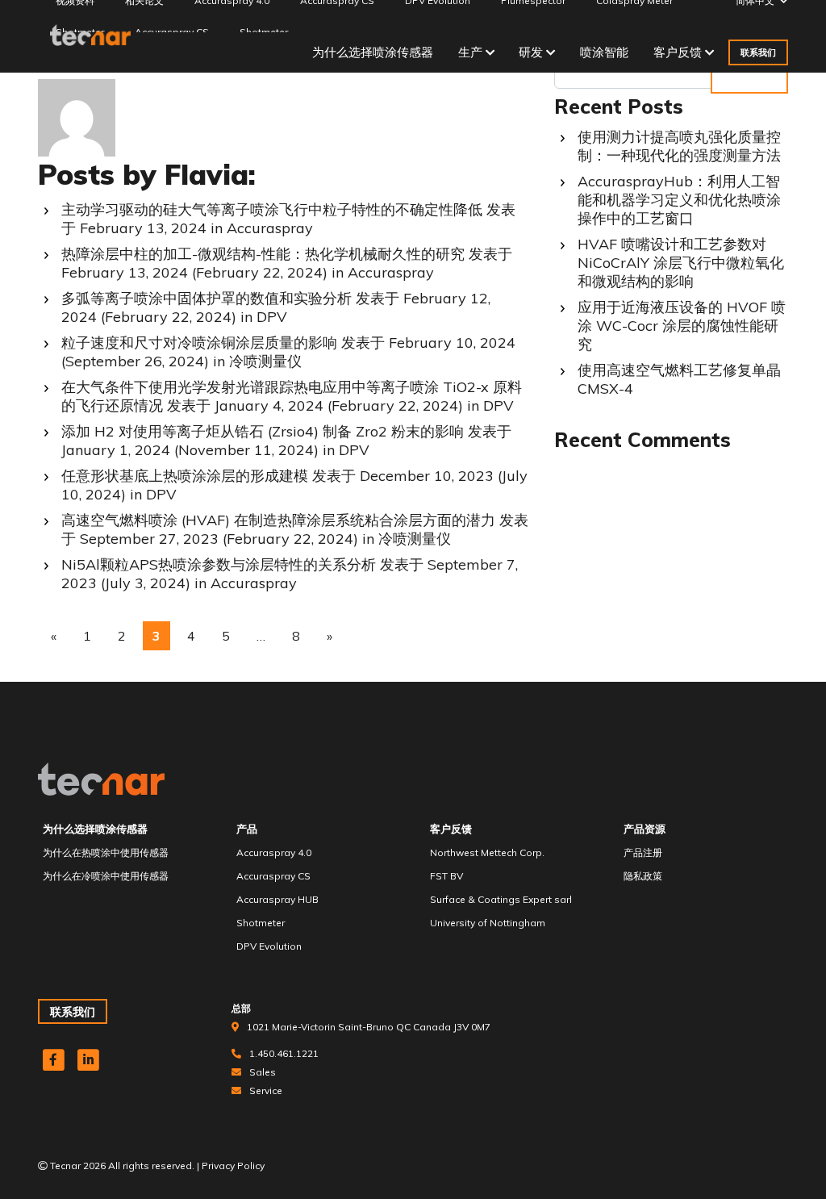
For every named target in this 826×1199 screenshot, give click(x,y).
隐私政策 (643, 876)
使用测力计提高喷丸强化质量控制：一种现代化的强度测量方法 (679, 146)
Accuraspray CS (273, 876)
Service (265, 1090)
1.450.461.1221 (284, 1053)
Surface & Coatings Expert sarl (501, 899)
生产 (470, 52)
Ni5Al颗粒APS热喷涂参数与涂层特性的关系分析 (218, 564)
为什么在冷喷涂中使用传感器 (106, 876)
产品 (246, 828)
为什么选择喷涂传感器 (372, 52)
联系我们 (758, 52)
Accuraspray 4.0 (273, 852)
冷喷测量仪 (265, 361)
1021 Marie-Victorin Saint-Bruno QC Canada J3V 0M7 (368, 1027)
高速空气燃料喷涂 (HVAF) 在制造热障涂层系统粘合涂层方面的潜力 (278, 520)
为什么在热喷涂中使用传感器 (106, 852)
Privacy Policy (233, 1165)
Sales (262, 1072)
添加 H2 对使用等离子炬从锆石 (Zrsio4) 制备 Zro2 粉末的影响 (262, 431)
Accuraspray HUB (277, 899)
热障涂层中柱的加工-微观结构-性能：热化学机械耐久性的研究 (263, 253)
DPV (272, 316)
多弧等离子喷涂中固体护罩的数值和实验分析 (206, 298)
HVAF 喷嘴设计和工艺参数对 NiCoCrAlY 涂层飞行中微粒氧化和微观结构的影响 (681, 262)
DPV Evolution (269, 946)
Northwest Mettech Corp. (487, 852)
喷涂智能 (604, 52)
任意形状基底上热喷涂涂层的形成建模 (184, 475)
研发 (531, 52)
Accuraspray (270, 228)
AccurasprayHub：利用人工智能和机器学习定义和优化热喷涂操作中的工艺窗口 (679, 200)
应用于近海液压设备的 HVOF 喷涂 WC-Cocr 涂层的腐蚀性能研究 (682, 325)
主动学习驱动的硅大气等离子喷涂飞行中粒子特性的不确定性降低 (271, 209)
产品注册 (643, 852)
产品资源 (644, 828)
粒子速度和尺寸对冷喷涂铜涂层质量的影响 (199, 342)
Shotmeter (260, 923)
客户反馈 (677, 52)
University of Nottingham (487, 923)
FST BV (446, 876)
